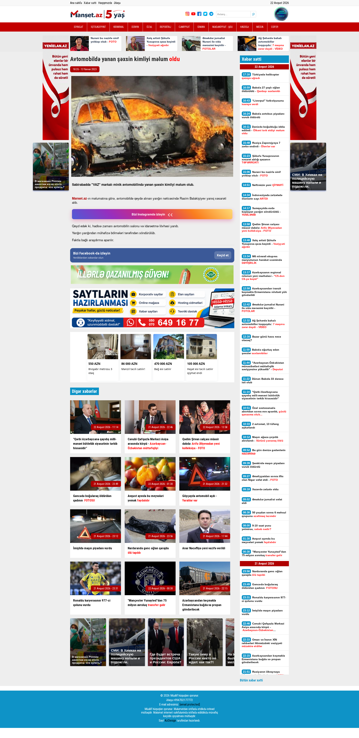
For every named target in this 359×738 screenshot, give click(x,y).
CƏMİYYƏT (184, 26)
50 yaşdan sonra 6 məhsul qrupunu (264, 514)
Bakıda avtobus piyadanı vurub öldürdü (263, 115)
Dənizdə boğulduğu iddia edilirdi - (263, 130)
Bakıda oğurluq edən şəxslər (260, 351)
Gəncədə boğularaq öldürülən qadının (260, 586)
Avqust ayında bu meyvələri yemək (259, 540)
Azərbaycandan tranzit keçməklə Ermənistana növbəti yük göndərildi (264, 291)
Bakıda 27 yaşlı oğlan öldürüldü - (261, 89)
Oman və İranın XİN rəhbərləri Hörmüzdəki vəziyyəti (262, 643)
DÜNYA (135, 26)
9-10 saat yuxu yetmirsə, (256, 527)
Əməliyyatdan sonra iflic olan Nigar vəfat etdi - (263, 478)
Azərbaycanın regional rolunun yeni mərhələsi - (263, 275)
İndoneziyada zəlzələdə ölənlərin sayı (262, 196)
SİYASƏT (78, 26)
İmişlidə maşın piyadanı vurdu (262, 612)
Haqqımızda (105, 3)
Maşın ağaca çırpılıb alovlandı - (262, 438)
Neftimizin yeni (263, 185)
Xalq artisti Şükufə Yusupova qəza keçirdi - (263, 243)
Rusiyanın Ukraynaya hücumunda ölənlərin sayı (263, 673)
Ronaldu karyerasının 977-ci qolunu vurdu (264, 599)
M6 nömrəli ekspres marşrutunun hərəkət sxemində (262, 259)
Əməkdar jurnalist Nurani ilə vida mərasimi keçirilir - (263, 308)
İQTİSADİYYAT (98, 26)
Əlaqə (117, 3)
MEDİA (259, 26)
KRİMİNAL (118, 26)
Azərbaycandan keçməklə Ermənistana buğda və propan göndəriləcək (263, 659)
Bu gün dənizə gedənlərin (264, 451)
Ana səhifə (76, 3)
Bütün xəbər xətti (251, 680)
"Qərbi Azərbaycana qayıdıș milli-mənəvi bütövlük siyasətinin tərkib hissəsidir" (261, 395)
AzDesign (170, 720)
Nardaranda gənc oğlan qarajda (262, 573)
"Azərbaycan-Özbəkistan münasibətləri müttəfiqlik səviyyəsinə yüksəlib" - (263, 366)
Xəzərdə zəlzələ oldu (261, 489)
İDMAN (201, 26)
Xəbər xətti (90, 3)
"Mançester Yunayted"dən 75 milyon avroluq (264, 553)
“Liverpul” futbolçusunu (263, 102)
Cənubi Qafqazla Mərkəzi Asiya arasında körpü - (263, 627)
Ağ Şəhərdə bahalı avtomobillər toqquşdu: (263, 324)
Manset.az (79, 198)
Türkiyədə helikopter (260, 76)
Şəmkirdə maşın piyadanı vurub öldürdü (263, 465)
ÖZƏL (149, 26)
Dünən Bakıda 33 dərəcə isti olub (263, 380)
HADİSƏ (244, 26)
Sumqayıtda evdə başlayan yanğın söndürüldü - (261, 211)
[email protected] (190, 704)
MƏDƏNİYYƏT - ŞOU (222, 26)
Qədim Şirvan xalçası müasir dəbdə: (262, 227)
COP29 (274, 26)
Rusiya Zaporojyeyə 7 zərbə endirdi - (261, 144)
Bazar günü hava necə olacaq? (261, 338)
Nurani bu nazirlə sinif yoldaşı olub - (261, 173)
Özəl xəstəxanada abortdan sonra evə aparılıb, (264, 411)
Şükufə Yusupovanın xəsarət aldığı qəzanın (260, 159)
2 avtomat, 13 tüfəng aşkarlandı (260, 425)
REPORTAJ (165, 26)
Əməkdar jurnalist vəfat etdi (262, 501)
